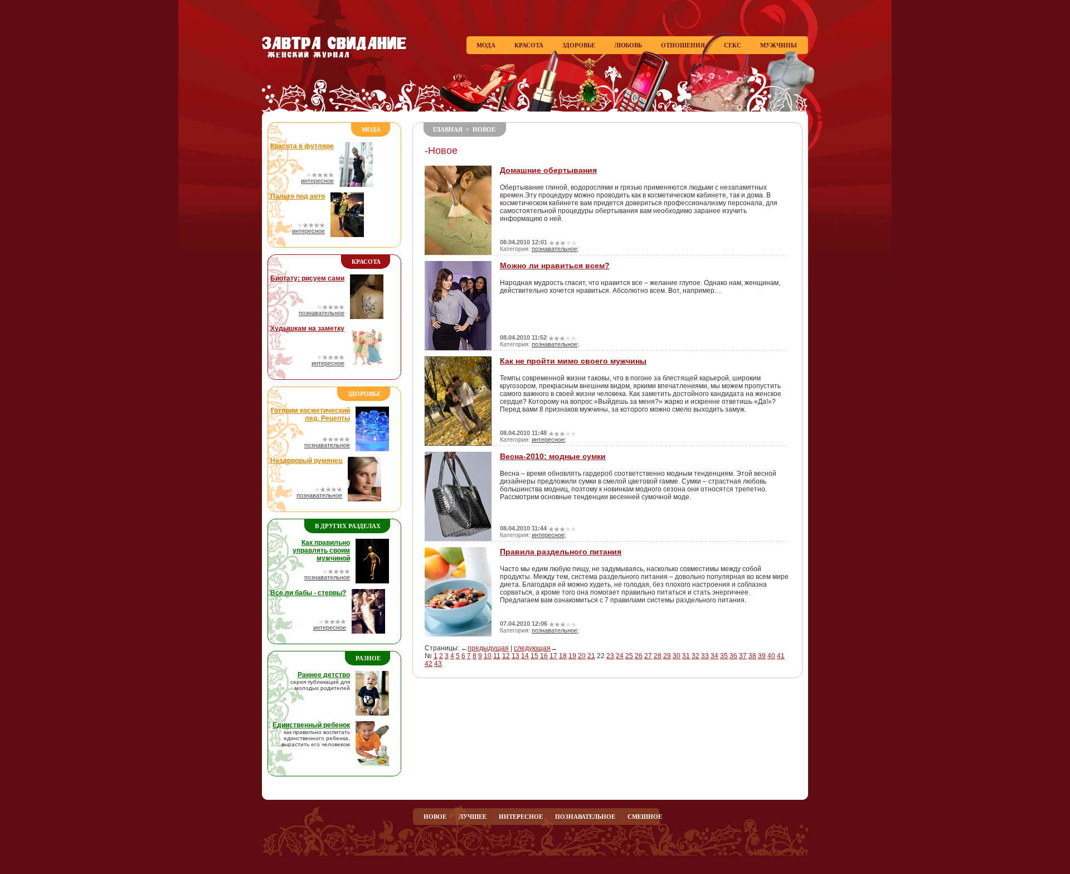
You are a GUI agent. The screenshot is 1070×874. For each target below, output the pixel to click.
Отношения (683, 45)
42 (428, 664)
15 (534, 656)
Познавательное (585, 816)
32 (695, 656)
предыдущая (488, 648)
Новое (484, 129)
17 (553, 656)
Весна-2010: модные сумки (553, 456)
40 (771, 656)
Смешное (645, 816)
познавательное (321, 313)
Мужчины (778, 45)
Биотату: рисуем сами (307, 278)
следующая (532, 648)
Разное (368, 658)
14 (525, 656)
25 (629, 656)
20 (582, 656)
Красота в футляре (302, 146)
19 (572, 656)
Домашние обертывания (548, 170)
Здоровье (578, 45)
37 (743, 656)
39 (762, 656)
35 (724, 656)
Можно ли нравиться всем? (555, 265)
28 (658, 656)
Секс (732, 45)
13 (515, 656)
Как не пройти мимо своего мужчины (573, 360)
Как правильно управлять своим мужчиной (321, 550)
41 (781, 656)
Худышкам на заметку (307, 328)
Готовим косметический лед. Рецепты (310, 414)
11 (496, 656)
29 (667, 656)
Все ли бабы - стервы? (308, 593)
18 (563, 656)
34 (714, 656)
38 (752, 656)
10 (488, 656)
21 (591, 656)
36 (733, 656)
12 (506, 656)
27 (648, 656)
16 (544, 656)
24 (620, 656)
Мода (485, 45)
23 (610, 656)
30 (676, 656)
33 (705, 656)
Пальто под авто (297, 196)
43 (438, 664)
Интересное (521, 816)
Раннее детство (324, 675)
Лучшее (473, 816)
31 (686, 656)
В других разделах (348, 526)
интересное (317, 180)
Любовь (628, 45)
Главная (448, 129)
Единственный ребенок (311, 725)
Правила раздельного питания (560, 551)
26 (639, 656)
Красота (528, 45)
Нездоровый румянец (306, 461)
